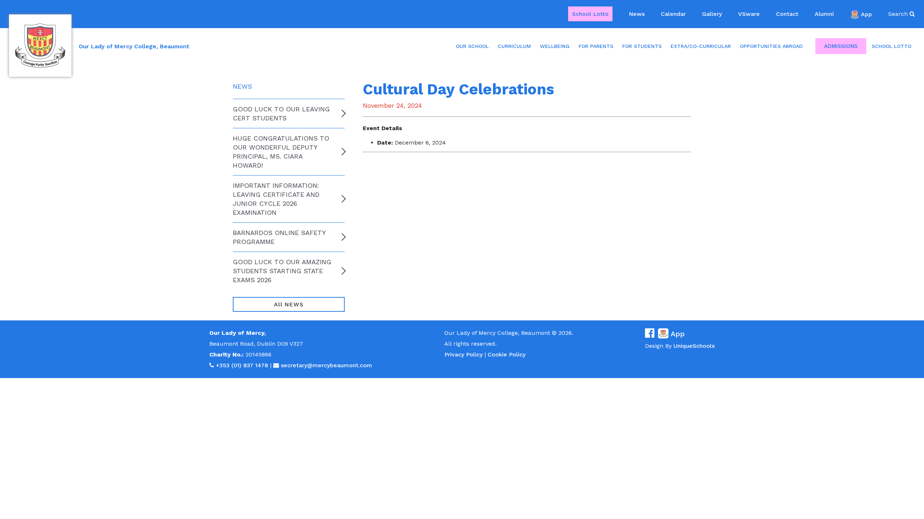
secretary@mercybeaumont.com (326, 365)
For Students (642, 46)
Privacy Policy (463, 354)
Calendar (673, 13)
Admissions (841, 46)
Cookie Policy (507, 354)
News (637, 13)
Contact (787, 13)
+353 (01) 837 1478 (242, 365)
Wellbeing (555, 46)
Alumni (824, 13)
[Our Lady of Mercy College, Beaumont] (40, 45)
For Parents (596, 46)
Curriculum (514, 46)
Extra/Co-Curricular (701, 46)
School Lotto (590, 13)
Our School (472, 46)
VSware (749, 13)
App (866, 13)
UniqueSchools (694, 345)
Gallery (712, 13)
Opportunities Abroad (771, 46)
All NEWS (288, 304)
